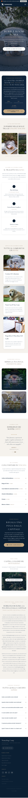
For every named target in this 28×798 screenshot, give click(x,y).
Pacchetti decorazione (6, 765)
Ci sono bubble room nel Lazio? (9, 715)
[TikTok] (9, 774)
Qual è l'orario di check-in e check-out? (12, 730)
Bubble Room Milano (6, 760)
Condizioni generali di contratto (7, 783)
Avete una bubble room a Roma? (10, 699)
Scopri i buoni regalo (15, 547)
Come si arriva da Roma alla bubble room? (12, 709)
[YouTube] (12, 774)
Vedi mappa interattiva (15, 582)
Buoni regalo (4, 767)
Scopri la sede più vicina (14, 48)
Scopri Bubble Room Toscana (13, 111)
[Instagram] (3, 774)
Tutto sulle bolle (5, 762)
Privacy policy (4, 785)
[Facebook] (6, 774)
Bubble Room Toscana (6, 757)
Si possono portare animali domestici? (11, 725)
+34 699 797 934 (8, 750)
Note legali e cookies (5, 781)
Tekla (16, 793)
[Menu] (25, 4)
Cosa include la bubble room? (9, 720)
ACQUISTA (23, 1)
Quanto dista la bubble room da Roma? (11, 704)
